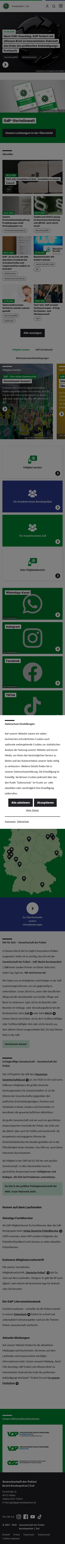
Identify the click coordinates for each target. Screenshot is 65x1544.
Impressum (10, 821)
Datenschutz (23, 821)
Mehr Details (32, 810)
